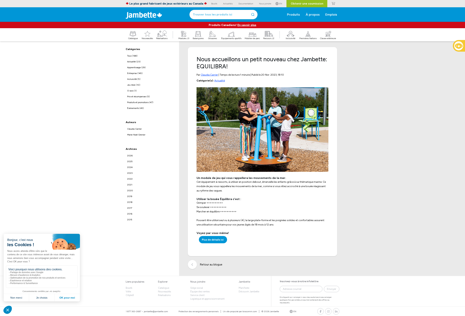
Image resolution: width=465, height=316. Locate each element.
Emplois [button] (331, 15)
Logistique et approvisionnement (207, 298)
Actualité (219, 80)
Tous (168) (132, 56)
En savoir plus (246, 25)
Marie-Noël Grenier (136, 135)
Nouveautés (164, 291)
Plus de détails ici (213, 239)
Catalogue (163, 288)
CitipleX (130, 295)
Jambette (244, 281)
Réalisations (164, 295)
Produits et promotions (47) (140, 102)
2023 (130, 173)
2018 (129, 202)
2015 (129, 219)
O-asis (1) (132, 90)
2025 (130, 161)
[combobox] (223, 14)
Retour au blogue (211, 264)
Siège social (196, 288)
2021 (129, 184)
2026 (130, 155)
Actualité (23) (134, 61)
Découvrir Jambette (249, 291)
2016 (129, 214)
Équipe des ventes (200, 291)
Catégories (133, 49)
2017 (129, 208)
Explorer (163, 281)
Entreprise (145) (135, 73)
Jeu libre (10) (133, 85)
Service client (197, 295)
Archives (131, 149)
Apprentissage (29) (136, 67)
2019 (129, 196)
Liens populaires (135, 281)
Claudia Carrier (134, 129)
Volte (128, 291)
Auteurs (131, 122)
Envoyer (331, 289)
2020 (130, 190)
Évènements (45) (135, 108)
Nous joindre (197, 281)
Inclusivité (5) (133, 79)
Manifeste (244, 288)
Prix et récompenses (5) (138, 96)
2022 (130, 179)
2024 (130, 167)
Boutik (129, 288)
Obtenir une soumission (307, 3)
